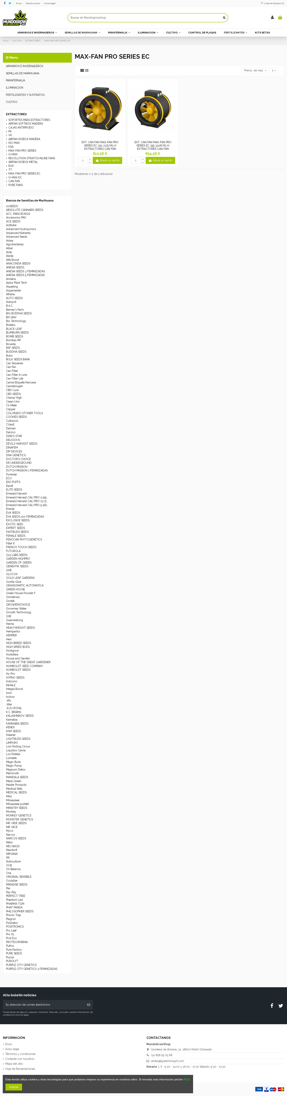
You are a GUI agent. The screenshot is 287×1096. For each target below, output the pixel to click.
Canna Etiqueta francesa (21, 382)
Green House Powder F (21, 593)
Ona (8, 873)
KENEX (10, 727)
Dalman (11, 428)
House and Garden (18, 658)
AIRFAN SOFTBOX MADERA (25, 123)
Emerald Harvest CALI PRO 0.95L (26, 497)
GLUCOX (12, 574)
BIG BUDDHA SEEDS (19, 313)
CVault (10, 424)
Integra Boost (14, 689)
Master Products (16, 784)
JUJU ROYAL (14, 708)
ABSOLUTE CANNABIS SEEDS (24, 209)
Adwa (9, 240)
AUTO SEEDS (14, 298)
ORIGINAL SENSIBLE (18, 876)
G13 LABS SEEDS (16, 555)
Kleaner (11, 734)
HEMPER (11, 635)
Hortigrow (12, 650)
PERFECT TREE (15, 895)
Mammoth (12, 773)
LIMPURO (12, 742)
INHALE (10, 685)
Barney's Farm (15, 309)
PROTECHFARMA (17, 942)
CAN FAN (14, 181)
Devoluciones (33, 3)
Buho (9, 355)
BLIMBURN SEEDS (17, 332)
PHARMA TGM (15, 903)
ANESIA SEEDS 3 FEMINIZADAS (25, 271)
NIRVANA (12, 853)
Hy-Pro (10, 673)
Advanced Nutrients (18, 233)
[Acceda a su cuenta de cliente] (272, 17)
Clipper (10, 409)
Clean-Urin (13, 401)
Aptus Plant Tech (16, 282)
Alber (9, 248)
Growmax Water (16, 608)
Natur (9, 842)
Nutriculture (13, 861)
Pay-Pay (11, 892)
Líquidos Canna (16, 750)
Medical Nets (14, 788)
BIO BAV (11, 317)
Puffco (10, 945)
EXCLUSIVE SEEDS (17, 520)
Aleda (9, 255)
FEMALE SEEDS (15, 535)
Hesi (9, 639)
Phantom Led (14, 899)
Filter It (10, 543)
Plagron (11, 919)
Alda (9, 252)
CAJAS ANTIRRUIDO (21, 127)
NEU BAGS (13, 846)
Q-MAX (13, 154)
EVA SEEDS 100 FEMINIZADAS (25, 516)
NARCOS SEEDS (16, 838)
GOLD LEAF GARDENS (20, 577)
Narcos (10, 834)
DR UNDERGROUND (19, 462)
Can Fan (11, 367)
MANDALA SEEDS (17, 777)
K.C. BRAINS (13, 712)
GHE (9, 570)
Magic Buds (13, 761)
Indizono (11, 681)
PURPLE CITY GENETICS (21, 965)
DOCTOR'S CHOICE (18, 459)
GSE (8, 616)
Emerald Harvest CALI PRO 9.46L (26, 505)
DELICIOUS (13, 439)
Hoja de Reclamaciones (20, 1068)
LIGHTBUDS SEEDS (18, 738)
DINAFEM (12, 447)
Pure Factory (14, 949)
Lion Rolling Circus (18, 746)
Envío (19, 3)
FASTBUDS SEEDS (17, 531)
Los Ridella (13, 754)
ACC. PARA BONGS (18, 213)
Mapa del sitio (14, 1063)
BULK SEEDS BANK (18, 359)
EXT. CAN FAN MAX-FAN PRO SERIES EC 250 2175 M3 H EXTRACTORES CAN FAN (100, 145)
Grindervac (13, 597)
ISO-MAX (14, 142)
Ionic (9, 692)
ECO (9, 478)
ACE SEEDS (13, 221)
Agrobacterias (15, 244)
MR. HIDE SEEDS (16, 823)
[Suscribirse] (89, 1005)
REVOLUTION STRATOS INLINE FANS (31, 158)
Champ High (14, 397)
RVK (11, 165)
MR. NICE (12, 827)
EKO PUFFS (13, 482)
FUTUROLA (13, 551)
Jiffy (8, 700)
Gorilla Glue (13, 581)
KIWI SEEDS (13, 731)
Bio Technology (16, 321)
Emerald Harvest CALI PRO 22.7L (26, 501)
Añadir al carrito (109, 160)
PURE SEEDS (14, 953)
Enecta (10, 508)
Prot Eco (11, 938)
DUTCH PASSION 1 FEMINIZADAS (27, 470)
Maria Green (13, 781)
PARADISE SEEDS (16, 884)
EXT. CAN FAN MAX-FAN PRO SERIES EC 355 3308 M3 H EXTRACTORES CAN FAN (153, 145)
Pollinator (12, 922)
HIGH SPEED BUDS (18, 646)
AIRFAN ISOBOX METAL (23, 162)
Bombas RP (13, 340)
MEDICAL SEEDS (16, 792)
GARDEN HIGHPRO (18, 558)
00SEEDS (12, 206)
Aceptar (14, 1087)
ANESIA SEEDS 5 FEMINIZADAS (25, 275)
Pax (8, 888)
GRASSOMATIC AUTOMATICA (25, 585)
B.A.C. (9, 305)
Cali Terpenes (14, 363)
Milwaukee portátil (17, 804)
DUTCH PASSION (16, 466)
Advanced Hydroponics (21, 229)
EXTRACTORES (16, 114)
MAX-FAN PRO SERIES (22, 150)
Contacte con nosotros (19, 1058)
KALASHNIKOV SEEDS (20, 715)
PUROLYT (12, 961)
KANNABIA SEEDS (17, 723)
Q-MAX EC (15, 177)
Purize (10, 957)
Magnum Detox (15, 769)
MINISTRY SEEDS (16, 807)
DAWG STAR (14, 436)
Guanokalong (14, 620)
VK (10, 135)
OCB (9, 865)
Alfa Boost (12, 259)
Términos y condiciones (20, 1054)
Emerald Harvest (16, 493)
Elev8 (9, 485)
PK (10, 131)
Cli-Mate (11, 405)
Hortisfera (12, 654)
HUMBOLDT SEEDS (18, 669)
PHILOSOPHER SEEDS (19, 911)
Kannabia (11, 719)
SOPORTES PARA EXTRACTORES (29, 119)
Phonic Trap (13, 915)
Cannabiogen (14, 386)
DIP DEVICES (14, 451)
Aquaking (12, 286)
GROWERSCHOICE (18, 604)
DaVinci (10, 432)
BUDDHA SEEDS (16, 351)
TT (10, 169)
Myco (9, 830)
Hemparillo (13, 631)
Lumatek (11, 758)
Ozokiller (12, 880)
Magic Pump (14, 765)
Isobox (10, 696)
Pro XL (10, 934)
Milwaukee (12, 800)
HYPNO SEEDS (15, 677)
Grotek (10, 600)
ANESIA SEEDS (15, 267)
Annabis (11, 279)
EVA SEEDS (13, 512)
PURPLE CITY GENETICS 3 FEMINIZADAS (31, 968)
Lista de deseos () (274, 3)
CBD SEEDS (13, 394)
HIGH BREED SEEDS (18, 643)
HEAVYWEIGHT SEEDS (20, 627)
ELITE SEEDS (14, 489)
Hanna (10, 623)
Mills (9, 796)
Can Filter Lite (14, 378)
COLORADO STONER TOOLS (24, 413)
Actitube (11, 225)
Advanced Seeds (16, 236)
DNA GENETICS (16, 455)
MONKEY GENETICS (18, 815)
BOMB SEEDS (14, 336)
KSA (10, 146)
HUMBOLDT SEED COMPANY (24, 666)
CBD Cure (12, 390)
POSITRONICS (15, 926)
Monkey (11, 811)
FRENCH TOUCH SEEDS (21, 547)
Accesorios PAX (16, 217)
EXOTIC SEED (14, 524)
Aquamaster (13, 290)
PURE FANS (15, 185)
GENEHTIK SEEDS (17, 566)
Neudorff (11, 849)
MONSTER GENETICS (19, 819)
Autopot (11, 301)
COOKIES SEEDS (16, 416)
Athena (10, 294)
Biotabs (10, 324)
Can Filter (12, 370)
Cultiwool (12, 420)
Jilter (9, 704)
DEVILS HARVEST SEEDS (21, 443)
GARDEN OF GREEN (18, 562)
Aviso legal (49, 3)
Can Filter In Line (16, 374)
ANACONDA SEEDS (18, 263)
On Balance (13, 869)
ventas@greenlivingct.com (167, 1061)
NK (8, 857)
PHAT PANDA (14, 907)
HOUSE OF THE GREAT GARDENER (28, 662)
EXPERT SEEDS (15, 528)
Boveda (11, 344)
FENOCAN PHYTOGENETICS (24, 539)
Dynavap (11, 474)
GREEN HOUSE (15, 589)
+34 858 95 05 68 (161, 1055)
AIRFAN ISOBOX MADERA (24, 139)
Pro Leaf (11, 930)
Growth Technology (18, 612)
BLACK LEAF (14, 328)
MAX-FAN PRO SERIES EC (24, 173)
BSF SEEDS (13, 347)
